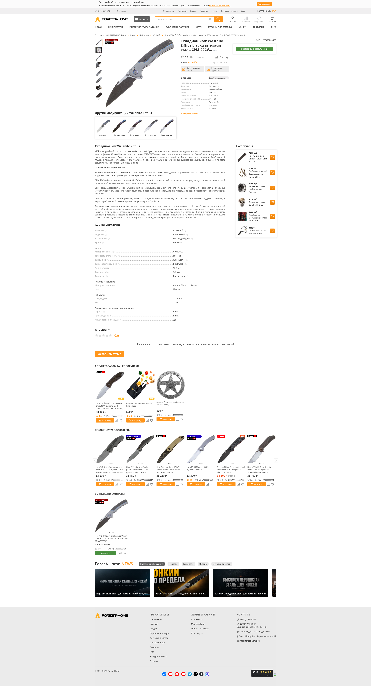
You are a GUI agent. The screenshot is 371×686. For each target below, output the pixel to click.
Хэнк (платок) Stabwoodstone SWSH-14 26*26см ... (258, 218)
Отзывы (154, 661)
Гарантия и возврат (209, 11)
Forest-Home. (114, 564)
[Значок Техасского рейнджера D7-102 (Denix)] (171, 385)
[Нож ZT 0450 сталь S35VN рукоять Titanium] (201, 449)
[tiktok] (195, 674)
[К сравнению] (117, 420)
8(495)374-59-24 (104, 11)
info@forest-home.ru (249, 640)
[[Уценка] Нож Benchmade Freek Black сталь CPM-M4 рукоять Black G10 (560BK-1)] (231, 449)
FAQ (152, 651)
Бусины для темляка (220, 27)
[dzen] (201, 674)
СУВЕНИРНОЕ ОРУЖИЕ (177, 27)
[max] (207, 674)
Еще (243, 11)
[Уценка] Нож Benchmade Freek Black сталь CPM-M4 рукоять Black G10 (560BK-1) (231, 470)
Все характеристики (189, 113)
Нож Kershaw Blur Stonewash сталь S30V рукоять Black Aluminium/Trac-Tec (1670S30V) (109, 406)
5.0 (191, 480)
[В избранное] (121, 420)
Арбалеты (258, 27)
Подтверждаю (264, 4)
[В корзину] (272, 157)
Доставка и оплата (229, 11)
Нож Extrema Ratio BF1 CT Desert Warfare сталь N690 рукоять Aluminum (168, 470)
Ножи (98, 27)
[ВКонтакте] (164, 674)
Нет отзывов (197, 57)
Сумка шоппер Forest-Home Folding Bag (139, 404)
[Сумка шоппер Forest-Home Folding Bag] (140, 385)
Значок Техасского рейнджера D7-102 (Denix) (170, 403)
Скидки (193, 11)
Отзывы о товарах (200, 628)
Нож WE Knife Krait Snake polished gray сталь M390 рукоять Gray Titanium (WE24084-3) (137, 470)
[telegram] (189, 674)
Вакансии (154, 647)
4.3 (100, 416)
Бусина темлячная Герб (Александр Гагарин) (257, 189)
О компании (168, 11)
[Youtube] (170, 674)
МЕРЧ (199, 27)
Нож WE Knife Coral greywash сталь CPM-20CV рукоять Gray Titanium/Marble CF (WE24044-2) (110, 470)
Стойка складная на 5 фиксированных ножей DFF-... (258, 174)
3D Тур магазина (158, 656)
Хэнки (242, 27)
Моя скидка (197, 633)
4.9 (130, 416)
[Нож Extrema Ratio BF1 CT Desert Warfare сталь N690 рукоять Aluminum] (171, 449)
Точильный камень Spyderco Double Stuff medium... (258, 159)
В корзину (106, 420)
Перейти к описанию (218, 77)
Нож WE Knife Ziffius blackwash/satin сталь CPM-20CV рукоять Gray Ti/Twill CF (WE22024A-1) (111, 538)
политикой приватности (219, 5)
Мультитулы (115, 27)
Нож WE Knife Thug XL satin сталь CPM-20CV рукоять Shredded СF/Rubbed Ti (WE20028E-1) (259, 470)
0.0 (160, 415)
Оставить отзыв (109, 354)
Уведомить (105, 553)
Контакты (182, 11)
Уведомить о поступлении (254, 48)
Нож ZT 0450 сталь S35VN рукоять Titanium (198, 468)
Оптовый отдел (157, 642)
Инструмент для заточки (144, 27)
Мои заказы (197, 619)
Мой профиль (198, 624)
